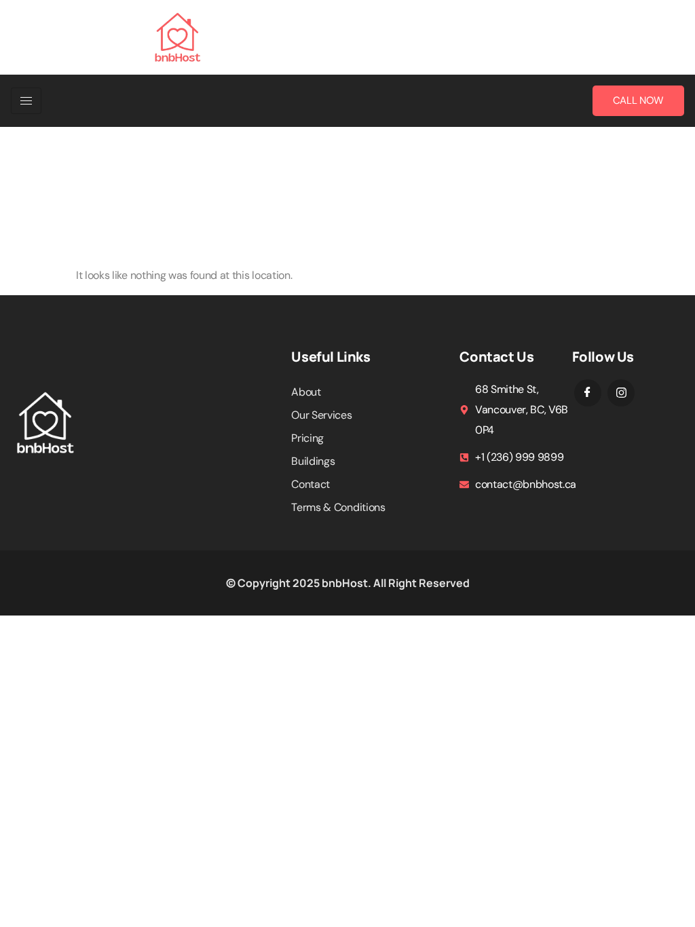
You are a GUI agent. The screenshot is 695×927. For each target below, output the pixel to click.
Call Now (638, 100)
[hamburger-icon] (26, 101)
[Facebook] (587, 392)
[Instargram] (621, 392)
